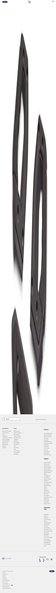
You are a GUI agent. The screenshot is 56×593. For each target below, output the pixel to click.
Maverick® (43, 419)
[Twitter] (43, 559)
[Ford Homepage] (52, 571)
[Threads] (40, 561)
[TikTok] (43, 561)
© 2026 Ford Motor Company (7, 571)
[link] (4, 572)
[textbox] (11, 419)
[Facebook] (40, 559)
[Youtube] (47, 559)
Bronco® (38, 419)
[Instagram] (51, 559)
